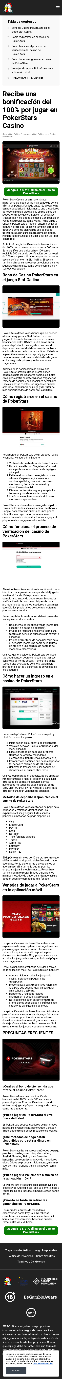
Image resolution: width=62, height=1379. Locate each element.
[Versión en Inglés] (6, 58)
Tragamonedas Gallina (18, 1250)
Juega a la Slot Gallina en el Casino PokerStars (31, 191)
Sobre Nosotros (45, 1256)
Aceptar (16, 1370)
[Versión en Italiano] (14, 58)
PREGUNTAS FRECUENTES (27, 77)
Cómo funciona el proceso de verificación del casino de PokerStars (29, 50)
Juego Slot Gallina (11, 134)
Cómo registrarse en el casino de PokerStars (31, 38)
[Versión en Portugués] (23, 58)
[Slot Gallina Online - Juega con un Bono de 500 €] (8, 7)
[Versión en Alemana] (32, 58)
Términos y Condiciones (31, 1261)
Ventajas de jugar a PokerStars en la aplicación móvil (32, 70)
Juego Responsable (45, 1250)
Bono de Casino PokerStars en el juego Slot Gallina (31, 29)
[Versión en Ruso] (40, 58)
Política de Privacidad (20, 1256)
